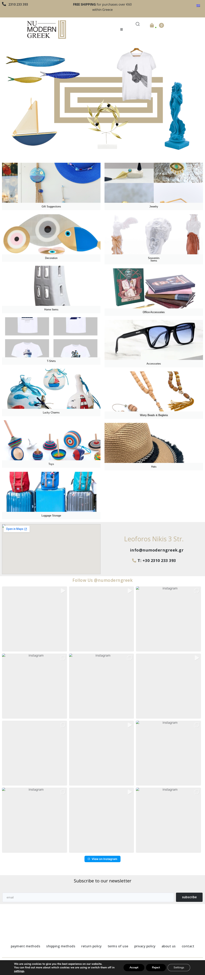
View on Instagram (104, 859)
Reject (156, 967)
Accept (134, 967)
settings (19, 971)
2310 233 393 (18, 4)
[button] (121, 29)
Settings (179, 967)
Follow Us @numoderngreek (102, 580)
